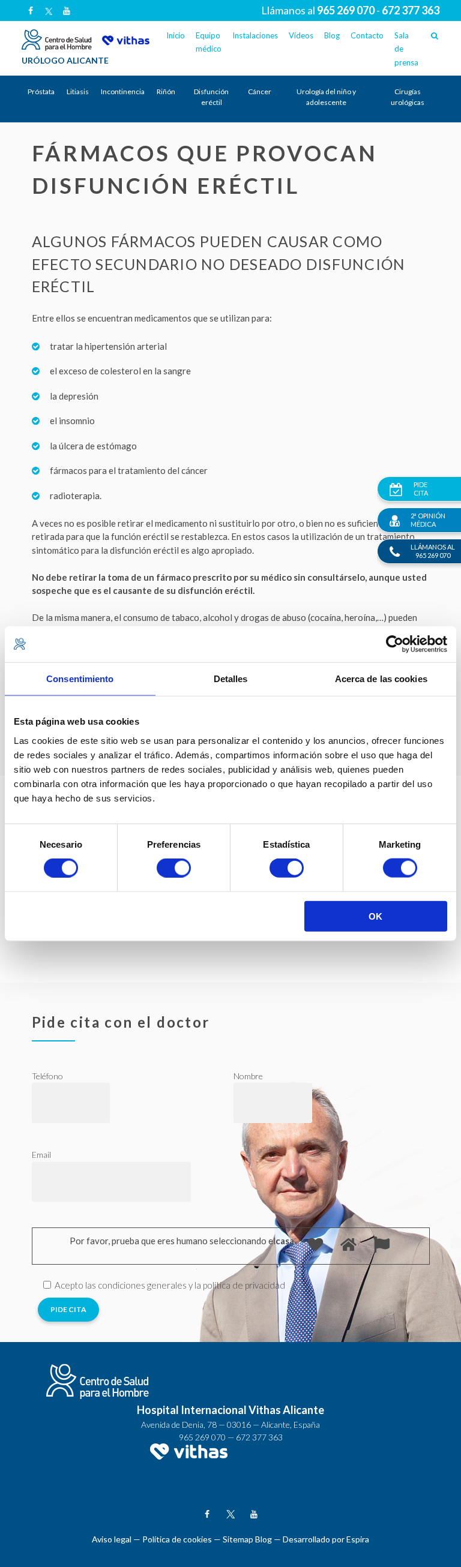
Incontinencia (123, 91)
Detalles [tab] (231, 679)
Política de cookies (177, 1539)
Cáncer (259, 91)
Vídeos (301, 35)
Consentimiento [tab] (79, 679)
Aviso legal (111, 1539)
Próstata (41, 91)
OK (375, 916)
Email (41, 1154)
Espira (357, 1539)
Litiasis (78, 91)
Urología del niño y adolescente (326, 97)
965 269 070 (202, 1437)
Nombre (248, 1076)
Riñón (166, 91)
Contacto (367, 35)
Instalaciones (255, 35)
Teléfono (47, 1076)
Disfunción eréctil (211, 97)
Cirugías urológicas (407, 97)
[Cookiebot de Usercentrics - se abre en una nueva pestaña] (394, 644)
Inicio (175, 35)
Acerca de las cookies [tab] (381, 679)
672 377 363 (259, 1437)
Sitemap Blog (247, 1539)
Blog (332, 35)
